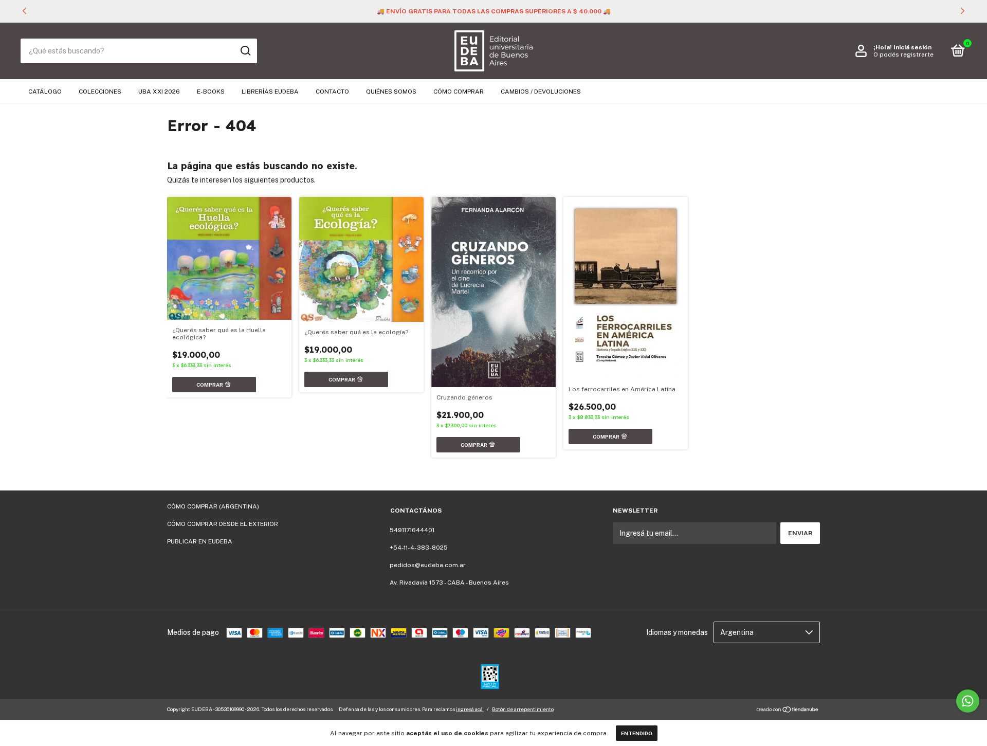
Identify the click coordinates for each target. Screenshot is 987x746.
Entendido (636, 733)
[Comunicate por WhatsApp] (967, 701)
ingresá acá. (470, 709)
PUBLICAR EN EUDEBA (199, 541)
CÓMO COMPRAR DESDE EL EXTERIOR (222, 523)
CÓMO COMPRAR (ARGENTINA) (213, 506)
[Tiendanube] (788, 710)
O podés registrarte (903, 54)
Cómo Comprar (458, 91)
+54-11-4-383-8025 (419, 547)
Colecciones (100, 91)
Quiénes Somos (391, 91)
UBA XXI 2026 (159, 91)
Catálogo (45, 91)
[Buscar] (244, 51)
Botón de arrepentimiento (523, 709)
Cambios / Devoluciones (541, 91)
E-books (211, 91)
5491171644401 (412, 530)
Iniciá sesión (912, 47)
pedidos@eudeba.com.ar (428, 565)
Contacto (332, 91)
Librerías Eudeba (270, 91)
